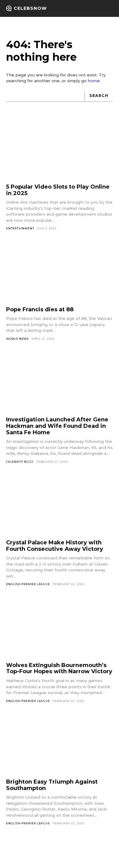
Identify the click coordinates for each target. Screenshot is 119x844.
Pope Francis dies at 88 (40, 309)
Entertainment (20, 228)
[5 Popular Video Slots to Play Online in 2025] (59, 149)
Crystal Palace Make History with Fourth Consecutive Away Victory (54, 545)
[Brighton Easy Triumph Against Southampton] (59, 744)
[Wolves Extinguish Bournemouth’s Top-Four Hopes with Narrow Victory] (59, 628)
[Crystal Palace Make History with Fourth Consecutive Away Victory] (59, 505)
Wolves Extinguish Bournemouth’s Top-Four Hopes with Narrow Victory (59, 668)
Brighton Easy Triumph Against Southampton (52, 785)
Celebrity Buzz (20, 461)
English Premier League (28, 584)
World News (17, 338)
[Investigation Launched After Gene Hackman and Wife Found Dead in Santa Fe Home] (59, 382)
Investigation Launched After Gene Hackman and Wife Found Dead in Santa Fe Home (57, 425)
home (94, 80)
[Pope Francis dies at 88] (59, 272)
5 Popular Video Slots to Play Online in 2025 (58, 190)
